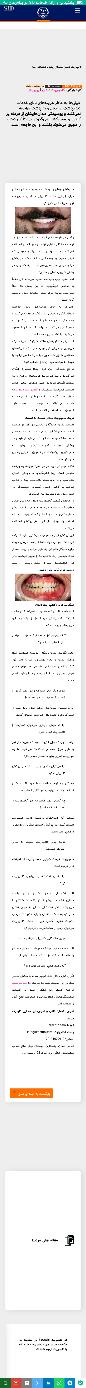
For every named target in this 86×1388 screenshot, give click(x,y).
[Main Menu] (77, 10)
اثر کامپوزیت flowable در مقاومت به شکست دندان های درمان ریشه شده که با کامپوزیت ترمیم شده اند (43, 1344)
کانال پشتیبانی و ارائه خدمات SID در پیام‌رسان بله (43, 2)
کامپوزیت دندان (53, 90)
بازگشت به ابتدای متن (33, 1094)
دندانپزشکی (19, 983)
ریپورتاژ (33, 90)
